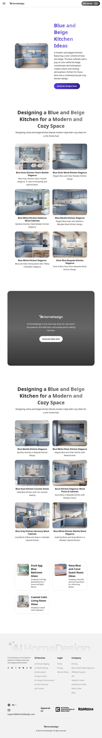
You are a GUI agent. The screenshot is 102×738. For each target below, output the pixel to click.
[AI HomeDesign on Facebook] (12, 668)
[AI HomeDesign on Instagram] (8, 668)
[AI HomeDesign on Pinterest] (31, 668)
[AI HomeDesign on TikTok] (27, 668)
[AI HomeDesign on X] (16, 668)
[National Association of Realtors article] (65, 709)
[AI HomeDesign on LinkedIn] (19, 668)
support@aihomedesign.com (21, 714)
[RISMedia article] (86, 709)
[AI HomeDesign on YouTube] (23, 668)
